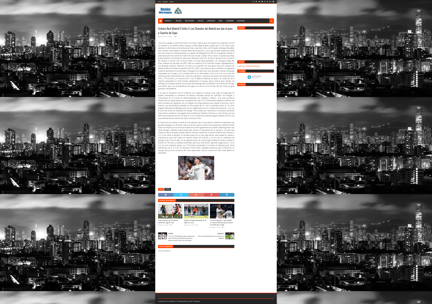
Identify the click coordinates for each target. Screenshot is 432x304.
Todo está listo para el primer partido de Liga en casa (168, 221)
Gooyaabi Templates (193, 301)
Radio (220, 21)
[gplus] (270, 1)
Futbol (167, 189)
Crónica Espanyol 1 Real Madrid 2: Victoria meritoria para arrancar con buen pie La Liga (221, 222)
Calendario (230, 21)
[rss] (265, 1)
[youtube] (262, 1)
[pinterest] (256, 1)
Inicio (159, 2)
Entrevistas (211, 21)
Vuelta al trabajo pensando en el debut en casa (195, 221)
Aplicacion (240, 21)
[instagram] (254, 1)
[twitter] (267, 1)
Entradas (167, 21)
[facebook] (273, 1)
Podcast (201, 21)
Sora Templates (170, 301)
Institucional (189, 21)
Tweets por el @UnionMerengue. (248, 66)
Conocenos (165, 2)
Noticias (178, 21)
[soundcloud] (259, 1)
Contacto (171, 2)
